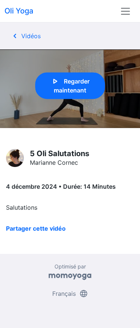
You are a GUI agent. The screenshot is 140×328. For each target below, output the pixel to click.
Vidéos (25, 36)
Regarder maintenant (70, 85)
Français (70, 293)
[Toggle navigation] (125, 11)
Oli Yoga (18, 10)
